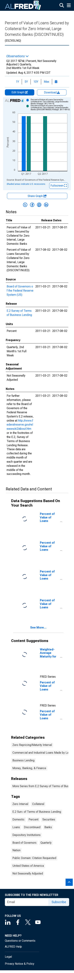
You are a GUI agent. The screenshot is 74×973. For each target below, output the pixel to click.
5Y (26, 81)
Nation (16, 850)
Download (50, 92)
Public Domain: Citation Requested (34, 858)
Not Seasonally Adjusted (27, 873)
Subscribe (59, 902)
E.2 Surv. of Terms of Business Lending (36, 811)
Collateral (38, 804)
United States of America (28, 865)
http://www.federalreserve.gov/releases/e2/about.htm (20, 425)
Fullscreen (57, 185)
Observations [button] (16, 56)
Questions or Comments (20, 940)
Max (46, 81)
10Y (35, 81)
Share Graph (35, 196)
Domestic (18, 819)
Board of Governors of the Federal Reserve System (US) (20, 290)
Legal (8, 956)
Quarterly (46, 842)
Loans (16, 827)
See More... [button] (38, 627)
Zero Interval (20, 804)
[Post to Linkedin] (46, 205)
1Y (17, 81)
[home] (23, 5)
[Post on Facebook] (32, 205)
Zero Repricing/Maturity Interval (32, 745)
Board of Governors (24, 842)
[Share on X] (25, 205)
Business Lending (23, 760)
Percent (33, 819)
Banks (48, 827)
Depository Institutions (26, 835)
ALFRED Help (13, 946)
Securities (48, 819)
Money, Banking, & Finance (29, 768)
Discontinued (32, 827)
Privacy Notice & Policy (19, 963)
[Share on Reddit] (39, 205)
